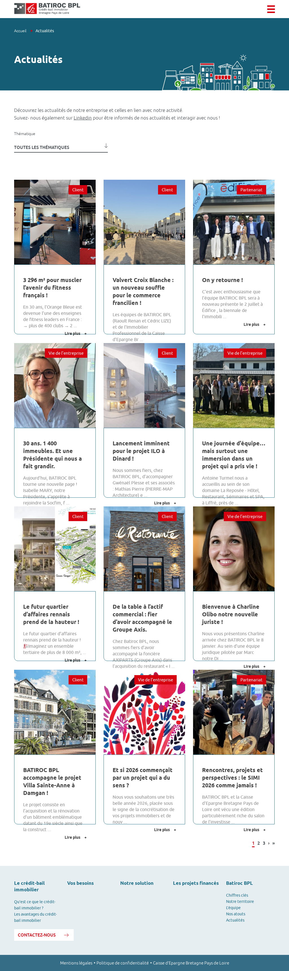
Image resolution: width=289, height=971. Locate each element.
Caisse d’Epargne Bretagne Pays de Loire (191, 963)
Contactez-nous (37, 934)
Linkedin (83, 118)
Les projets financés (196, 883)
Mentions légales (76, 963)
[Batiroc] (47, 9)
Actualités (235, 920)
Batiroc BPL (239, 883)
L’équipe (233, 907)
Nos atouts (235, 914)
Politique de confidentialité (123, 963)
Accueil (20, 31)
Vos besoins (80, 883)
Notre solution (137, 883)
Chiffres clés (237, 895)
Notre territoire (240, 901)
